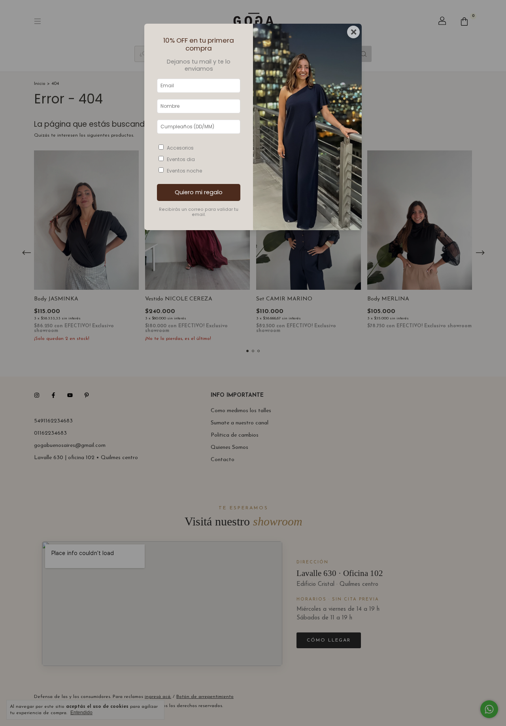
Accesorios (180, 147)
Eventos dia (181, 159)
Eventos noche (184, 170)
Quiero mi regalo (199, 192)
